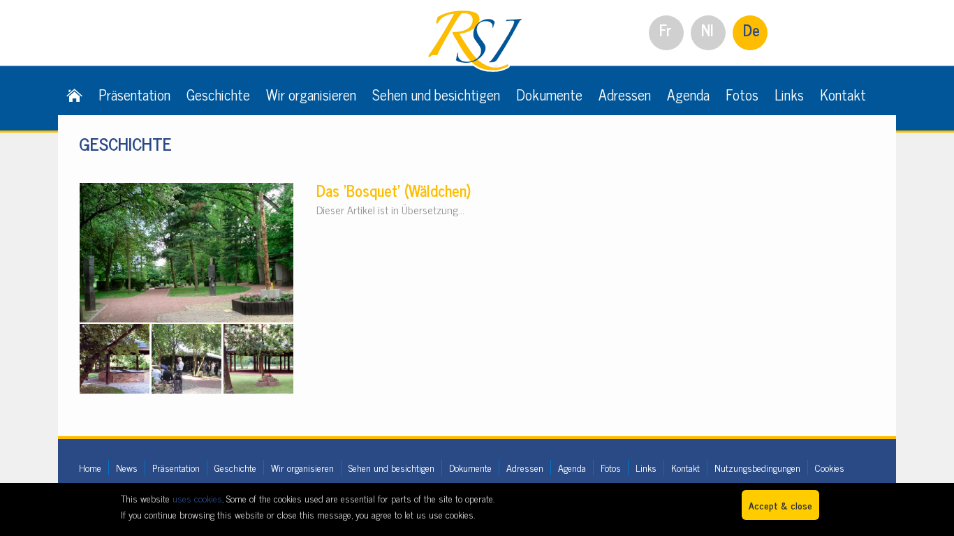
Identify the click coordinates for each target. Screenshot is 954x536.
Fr (665, 30)
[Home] (74, 94)
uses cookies (197, 498)
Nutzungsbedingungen (757, 467)
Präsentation (134, 94)
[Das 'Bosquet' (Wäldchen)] (186, 190)
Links (789, 94)
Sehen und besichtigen (436, 94)
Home (90, 467)
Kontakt (843, 94)
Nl (707, 30)
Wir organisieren (311, 94)
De (751, 30)
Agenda (688, 94)
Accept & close (780, 505)
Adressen (625, 94)
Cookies (829, 467)
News (127, 467)
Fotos (742, 94)
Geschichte (218, 94)
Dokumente (549, 94)
